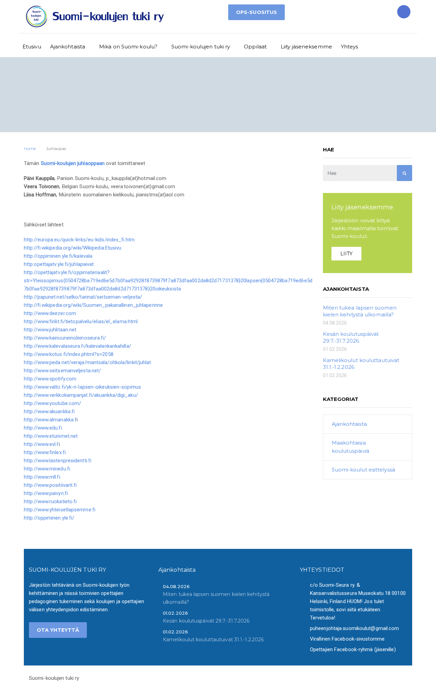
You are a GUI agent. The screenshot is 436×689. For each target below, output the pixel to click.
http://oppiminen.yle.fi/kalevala (58, 256)
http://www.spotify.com (50, 379)
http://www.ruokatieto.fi (50, 501)
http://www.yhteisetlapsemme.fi (59, 510)
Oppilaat (255, 46)
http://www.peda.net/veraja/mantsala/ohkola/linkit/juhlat (87, 362)
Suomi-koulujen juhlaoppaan (73, 163)
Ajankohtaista (67, 46)
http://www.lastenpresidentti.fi (57, 461)
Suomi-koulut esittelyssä (363, 469)
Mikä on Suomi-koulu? (128, 46)
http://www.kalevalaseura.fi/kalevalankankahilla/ (77, 346)
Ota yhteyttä (58, 630)
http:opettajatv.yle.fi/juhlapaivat (59, 264)
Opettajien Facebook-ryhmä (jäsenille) (353, 649)
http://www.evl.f (41, 444)
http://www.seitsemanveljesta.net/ (62, 371)
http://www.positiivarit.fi (50, 485)
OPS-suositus (256, 12)
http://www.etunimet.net (51, 436)
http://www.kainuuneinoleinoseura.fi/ (65, 338)
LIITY (346, 254)
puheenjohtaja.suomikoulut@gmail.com (354, 628)
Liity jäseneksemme (306, 46)
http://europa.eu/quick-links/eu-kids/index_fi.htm (79, 240)
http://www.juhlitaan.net (50, 330)
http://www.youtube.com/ (52, 403)
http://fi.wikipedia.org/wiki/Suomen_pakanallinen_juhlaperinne (93, 305)
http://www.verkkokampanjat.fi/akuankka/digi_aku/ (81, 395)
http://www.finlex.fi (45, 452)
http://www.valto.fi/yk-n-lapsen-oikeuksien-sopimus (82, 387)
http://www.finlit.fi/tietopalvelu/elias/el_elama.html (81, 321)
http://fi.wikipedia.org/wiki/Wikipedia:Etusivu (73, 248)
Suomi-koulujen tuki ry (200, 46)
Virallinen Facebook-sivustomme (347, 639)
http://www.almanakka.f (50, 420)
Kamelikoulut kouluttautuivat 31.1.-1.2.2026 (213, 639)
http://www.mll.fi (42, 477)
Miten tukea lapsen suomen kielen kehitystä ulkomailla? (360, 311)
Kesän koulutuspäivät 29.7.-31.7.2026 (351, 337)
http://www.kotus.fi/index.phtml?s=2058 (68, 354)
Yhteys (349, 46)
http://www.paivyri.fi (46, 493)
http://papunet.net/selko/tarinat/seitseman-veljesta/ (83, 297)
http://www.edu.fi (43, 428)
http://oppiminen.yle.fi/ (49, 518)
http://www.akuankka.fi (49, 411)
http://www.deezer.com (50, 313)
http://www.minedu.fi (47, 469)
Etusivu (31, 46)
